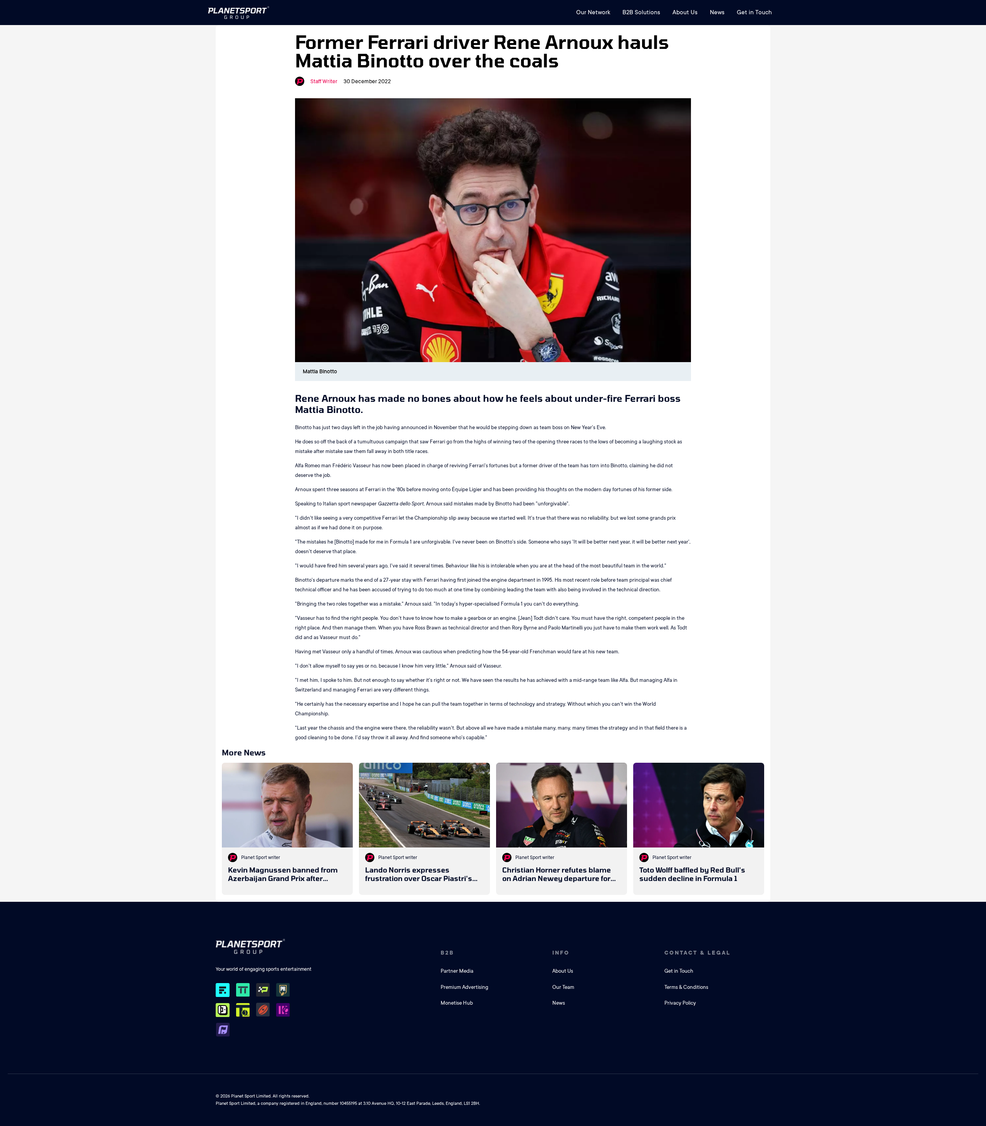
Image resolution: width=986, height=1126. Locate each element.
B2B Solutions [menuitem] (641, 12)
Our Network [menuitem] (593, 12)
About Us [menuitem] (685, 12)
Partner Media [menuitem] (457, 971)
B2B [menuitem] (447, 953)
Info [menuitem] (561, 953)
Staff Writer (323, 81)
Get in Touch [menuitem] (754, 12)
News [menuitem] (717, 12)
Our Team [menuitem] (563, 987)
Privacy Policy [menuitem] (680, 1003)
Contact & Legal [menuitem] (697, 953)
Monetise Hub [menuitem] (457, 1003)
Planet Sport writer (260, 857)
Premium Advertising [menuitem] (464, 987)
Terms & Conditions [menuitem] (686, 987)
